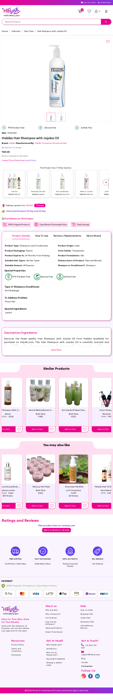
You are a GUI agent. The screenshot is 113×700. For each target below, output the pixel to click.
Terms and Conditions (16, 650)
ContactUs (87, 666)
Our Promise (51, 618)
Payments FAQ (87, 622)
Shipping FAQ (86, 614)
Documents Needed (55, 659)
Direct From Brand (54, 632)
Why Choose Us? (53, 614)
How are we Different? (50, 623)
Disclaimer (16, 655)
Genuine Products (53, 628)
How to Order (86, 610)
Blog (83, 658)
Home (5, 31)
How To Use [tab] (41, 235)
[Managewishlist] (89, 11)
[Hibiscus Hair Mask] (40, 469)
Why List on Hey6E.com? (52, 653)
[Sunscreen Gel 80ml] (73, 469)
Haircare (16, 31)
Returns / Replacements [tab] (67, 235)
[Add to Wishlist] (19, 429)
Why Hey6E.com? (54, 645)
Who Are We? (51, 610)
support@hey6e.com (90, 654)
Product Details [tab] (21, 235)
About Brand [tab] (93, 235)
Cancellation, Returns (86, 626)
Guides (84, 662)
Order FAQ (85, 618)
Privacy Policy (17, 645)
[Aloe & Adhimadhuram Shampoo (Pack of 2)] (40, 392)
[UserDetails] (97, 11)
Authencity (51, 649)
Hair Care (28, 31)
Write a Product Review (56, 530)
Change (40, 205)
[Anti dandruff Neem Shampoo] (73, 392)
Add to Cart (37, 429)
